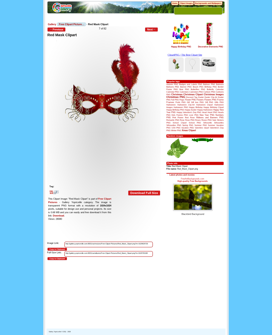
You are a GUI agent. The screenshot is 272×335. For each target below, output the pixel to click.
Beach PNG (198, 87)
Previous (58, 29)
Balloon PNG (209, 84)
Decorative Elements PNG (210, 46)
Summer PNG (200, 125)
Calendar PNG (172, 92)
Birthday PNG (210, 87)
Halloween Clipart (204, 105)
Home (175, 3)
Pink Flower (177, 117)
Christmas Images (214, 94)
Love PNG (193, 115)
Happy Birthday (195, 107)
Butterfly (210, 89)
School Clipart (179, 123)
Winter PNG (176, 130)
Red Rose (190, 117)
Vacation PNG (187, 128)
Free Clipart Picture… (71, 24)
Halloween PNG (181, 107)
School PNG (195, 123)
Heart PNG (212, 112)
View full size (53, 192)
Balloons (220, 84)
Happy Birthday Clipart (214, 107)
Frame (220, 100)
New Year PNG (207, 115)
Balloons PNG (172, 87)
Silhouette (207, 123)
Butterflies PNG (198, 89)
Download (58, 215)
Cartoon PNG (209, 92)
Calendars (184, 92)
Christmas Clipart (193, 94)
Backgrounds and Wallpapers (208, 3)
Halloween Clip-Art (186, 105)
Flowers (200, 100)
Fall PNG (175, 100)
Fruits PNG (181, 102)
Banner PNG (186, 87)
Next (150, 29)
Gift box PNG (197, 102)
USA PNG (176, 128)
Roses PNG (206, 120)
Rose (182, 120)
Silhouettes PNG (173, 125)
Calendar (220, 89)
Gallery (52, 24)
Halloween (171, 105)
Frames (170, 102)
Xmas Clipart (189, 130)
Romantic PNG (172, 120)
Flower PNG (190, 100)
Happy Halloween (205, 110)
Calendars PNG (196, 92)
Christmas (177, 94)
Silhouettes (219, 123)
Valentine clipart (202, 128)
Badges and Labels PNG (190, 84)
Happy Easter (190, 110)
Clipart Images (186, 3)
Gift (188, 102)
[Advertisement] (104, 160)
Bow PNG (184, 89)
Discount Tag (191, 97)
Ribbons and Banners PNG (210, 117)
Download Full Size (144, 193)
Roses (198, 120)
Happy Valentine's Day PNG (189, 112)
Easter (201, 97)
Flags (181, 100)
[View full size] (104, 88)
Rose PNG (190, 120)
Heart (204, 112)
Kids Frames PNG (180, 115)
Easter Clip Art (211, 97)
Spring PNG (187, 125)
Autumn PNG (172, 84)
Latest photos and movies (182, 175)
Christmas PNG (175, 97)
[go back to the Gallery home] (62, 8)
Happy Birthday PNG (181, 46)
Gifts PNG (219, 102)
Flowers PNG (210, 100)
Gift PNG (209, 102)
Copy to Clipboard (57, 249)
